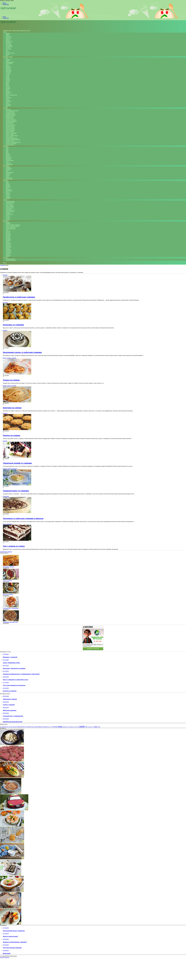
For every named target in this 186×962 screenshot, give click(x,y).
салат (82, 726)
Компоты (8, 156)
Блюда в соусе (10, 211)
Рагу (7, 106)
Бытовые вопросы (11, 260)
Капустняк (8, 37)
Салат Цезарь (9, 137)
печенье (55, 726)
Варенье (8, 167)
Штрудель (8, 245)
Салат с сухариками (11, 133)
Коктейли (8, 163)
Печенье (8, 231)
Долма (7, 76)
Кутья (7, 188)
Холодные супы (10, 53)
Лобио (7, 91)
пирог (60, 726)
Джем (7, 176)
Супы (4, 32)
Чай (7, 148)
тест (93, 726)
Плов (7, 102)
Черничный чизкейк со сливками (17, 463)
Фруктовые (9, 158)
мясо (49, 726)
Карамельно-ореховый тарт (10, 622)
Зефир (7, 184)
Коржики (8, 223)
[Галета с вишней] (11, 579)
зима (18, 726)
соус (86, 726)
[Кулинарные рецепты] (8, 14)
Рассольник (9, 45)
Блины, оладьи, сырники (12, 226)
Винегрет (8, 109)
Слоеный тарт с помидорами (11, 608)
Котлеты (8, 87)
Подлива (8, 104)
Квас (7, 151)
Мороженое (9, 190)
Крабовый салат (10, 116)
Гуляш (7, 75)
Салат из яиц (9, 123)
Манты (7, 93)
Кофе (7, 150)
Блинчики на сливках (12, 408)
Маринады (9, 209)
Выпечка (5, 220)
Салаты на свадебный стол (13, 142)
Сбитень (8, 154)
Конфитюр (8, 168)
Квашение (8, 177)
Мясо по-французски (11, 95)
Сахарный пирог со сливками (16, 491)
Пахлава (8, 238)
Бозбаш (8, 33)
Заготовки (6, 165)
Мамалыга (8, 92)
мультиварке (45, 726)
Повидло (8, 169)
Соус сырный (9, 205)
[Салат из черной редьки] (12, 777)
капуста (22, 726)
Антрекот (8, 59)
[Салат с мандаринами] (12, 826)
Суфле (8, 256)
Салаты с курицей (11, 119)
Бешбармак (9, 63)
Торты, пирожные (10, 227)
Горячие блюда (8, 57)
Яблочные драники (8, 594)
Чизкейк (8, 244)
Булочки (8, 235)
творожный (90, 726)
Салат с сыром (10, 134)
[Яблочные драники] (11, 593)
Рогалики (8, 234)
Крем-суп (8, 38)
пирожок (64, 726)
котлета (29, 726)
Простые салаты (10, 129)
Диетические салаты (11, 121)
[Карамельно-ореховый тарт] (11, 620)
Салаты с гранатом (11, 143)
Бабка (7, 60)
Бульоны (8, 36)
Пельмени (8, 101)
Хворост (8, 232)
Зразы (7, 81)
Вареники (8, 71)
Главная (2, 265)
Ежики (7, 77)
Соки (7, 161)
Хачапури (8, 243)
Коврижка (8, 255)
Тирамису (8, 197)
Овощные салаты (10, 125)
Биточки (8, 66)
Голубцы (8, 74)
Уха (7, 50)
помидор (71, 726)
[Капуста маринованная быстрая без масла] (10, 793)
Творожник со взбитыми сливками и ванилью (23, 518)
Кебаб (7, 85)
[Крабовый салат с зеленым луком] (12, 744)
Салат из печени (10, 130)
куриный (35, 726)
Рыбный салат (10, 118)
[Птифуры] (10, 875)
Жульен (8, 80)
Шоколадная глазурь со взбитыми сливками (22, 352)
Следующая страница (6, 551)
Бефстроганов (10, 62)
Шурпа (7, 54)
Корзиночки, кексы (11, 228)
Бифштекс (8, 67)
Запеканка (8, 249)
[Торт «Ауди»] (14, 809)
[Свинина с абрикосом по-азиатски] (10, 924)
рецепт (77, 726)
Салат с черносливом (12, 135)
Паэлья (8, 100)
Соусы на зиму (10, 206)
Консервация (9, 179)
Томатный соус (10, 207)
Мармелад (8, 189)
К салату (8, 219)
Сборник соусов (10, 201)
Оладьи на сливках (11, 380)
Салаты (5, 108)
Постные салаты (10, 127)
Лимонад (8, 159)
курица (39, 726)
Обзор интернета (10, 259)
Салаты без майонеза (12, 138)
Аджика (8, 175)
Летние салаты (10, 122)
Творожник (9, 252)
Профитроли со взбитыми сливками (19, 297)
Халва (7, 198)
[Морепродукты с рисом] (12, 891)
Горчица (8, 213)
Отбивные (8, 97)
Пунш (7, 147)
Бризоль (8, 68)
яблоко (98, 726)
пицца (68, 726)
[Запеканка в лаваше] (11, 565)
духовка (10, 726)
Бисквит (8, 236)
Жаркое (8, 79)
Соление (8, 173)
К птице (8, 217)
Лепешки (8, 239)
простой (74, 726)
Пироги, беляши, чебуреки (13, 224)
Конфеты (8, 186)
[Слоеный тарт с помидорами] (11, 607)
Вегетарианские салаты (12, 110)
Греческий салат (10, 112)
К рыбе (8, 218)
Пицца (7, 241)
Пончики (8, 251)
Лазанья (8, 88)
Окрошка (8, 42)
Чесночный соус (10, 210)
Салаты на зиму (10, 140)
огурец (51, 726)
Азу (7, 58)
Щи (7, 55)
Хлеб (7, 230)
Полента (8, 105)
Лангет (7, 89)
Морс (7, 152)
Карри (7, 83)
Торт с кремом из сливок (14, 546)
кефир (26, 726)
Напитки (5, 146)
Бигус (7, 64)
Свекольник (9, 46)
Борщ (7, 34)
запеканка (15, 726)
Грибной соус (9, 214)
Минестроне (9, 41)
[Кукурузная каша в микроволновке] (10, 907)
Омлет (7, 96)
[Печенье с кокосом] (12, 842)
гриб (7, 726)
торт (95, 726)
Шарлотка (8, 247)
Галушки (8, 72)
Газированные (10, 160)
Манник (8, 248)
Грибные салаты (10, 113)
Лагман (8, 39)
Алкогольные (9, 164)
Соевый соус (9, 203)
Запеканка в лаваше (8, 566)
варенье (4, 726)
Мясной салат (9, 117)
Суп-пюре (8, 49)
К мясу (7, 215)
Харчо (7, 51)
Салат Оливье (10, 131)
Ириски (8, 185)
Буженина (8, 70)
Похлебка (8, 43)
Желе (7, 182)
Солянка (8, 47)
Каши (7, 84)
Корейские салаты (11, 114)
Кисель (8, 155)
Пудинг (8, 194)
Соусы (5, 199)
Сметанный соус (10, 202)
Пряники (8, 240)
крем (32, 726)
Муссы (7, 192)
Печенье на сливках (11, 435)
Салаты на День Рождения (13, 139)
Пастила (8, 193)
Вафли (8, 222)
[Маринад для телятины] (12, 761)
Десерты (5, 180)
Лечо (7, 171)
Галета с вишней (7, 580)
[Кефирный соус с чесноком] (12, 858)
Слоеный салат (10, 144)
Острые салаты (10, 126)
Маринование (9, 172)
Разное (5, 257)
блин (1, 726)
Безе (7, 181)
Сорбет (8, 196)
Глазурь (8, 253)
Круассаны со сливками (13, 325)
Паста (7, 98)
